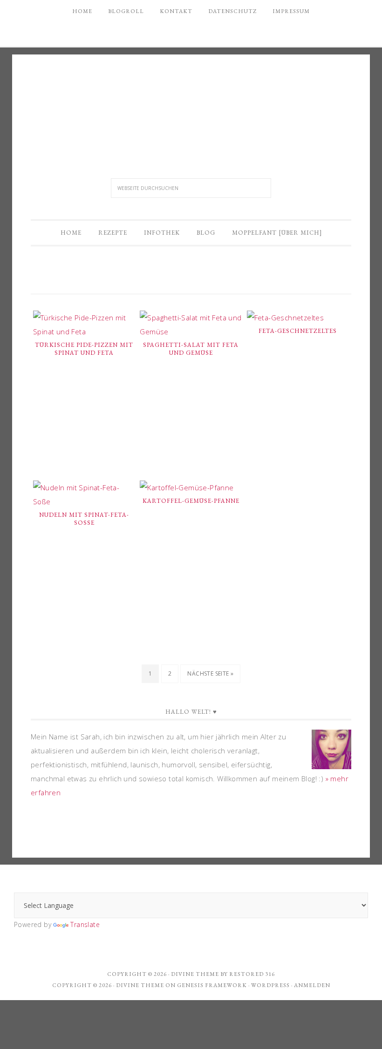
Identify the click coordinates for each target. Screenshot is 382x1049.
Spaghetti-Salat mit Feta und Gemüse (191, 349)
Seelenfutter (191, 104)
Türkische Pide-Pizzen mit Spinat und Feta (84, 349)
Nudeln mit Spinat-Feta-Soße (84, 519)
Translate (85, 924)
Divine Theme (140, 985)
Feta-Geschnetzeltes (298, 331)
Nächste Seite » (210, 673)
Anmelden (312, 985)
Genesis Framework (212, 985)
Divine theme (195, 974)
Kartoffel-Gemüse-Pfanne (191, 501)
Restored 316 (252, 974)
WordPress (270, 985)
